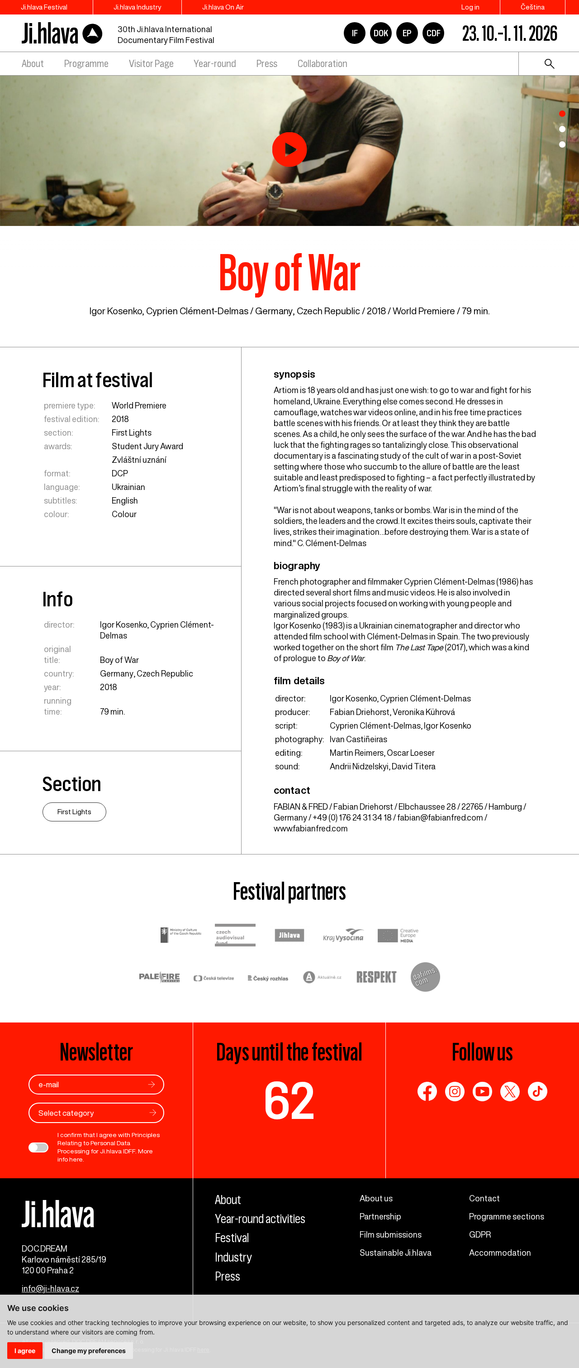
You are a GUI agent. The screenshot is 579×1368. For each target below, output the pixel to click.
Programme (86, 63)
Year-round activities (260, 1219)
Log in (470, 7)
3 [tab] (562, 144)
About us (376, 1198)
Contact (484, 1198)
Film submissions (391, 1234)
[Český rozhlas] (268, 978)
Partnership (380, 1216)
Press (266, 63)
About (33, 63)
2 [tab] (562, 129)
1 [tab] (562, 113)
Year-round (215, 63)
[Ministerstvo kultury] (181, 936)
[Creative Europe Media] (398, 936)
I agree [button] (24, 1350)
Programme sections (506, 1216)
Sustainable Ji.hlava (396, 1252)
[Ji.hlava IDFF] (62, 33)
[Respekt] (376, 978)
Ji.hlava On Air (223, 7)
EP (407, 33)
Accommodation (500, 1252)
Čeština (533, 7)
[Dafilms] (425, 978)
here (76, 1159)
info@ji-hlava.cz (50, 1288)
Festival (232, 1238)
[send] (151, 1084)
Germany (274, 311)
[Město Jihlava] (289, 936)
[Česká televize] (214, 978)
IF (355, 33)
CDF (434, 33)
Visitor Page (151, 63)
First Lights (132, 432)
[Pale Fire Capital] (159, 978)
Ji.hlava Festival (44, 7)
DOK (381, 33)
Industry (233, 1257)
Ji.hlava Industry (137, 7)
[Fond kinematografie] (235, 936)
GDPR (480, 1234)
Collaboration (322, 63)
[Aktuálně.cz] (322, 978)
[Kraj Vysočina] (343, 936)
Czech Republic (328, 311)
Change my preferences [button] (89, 1350)
